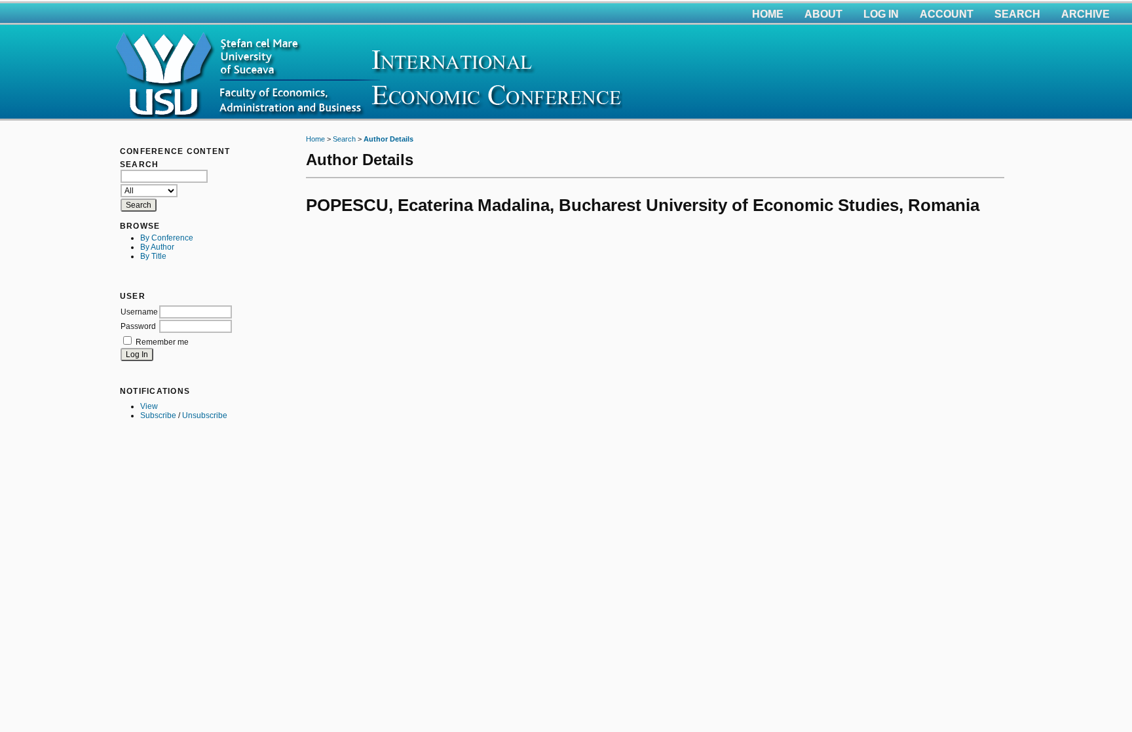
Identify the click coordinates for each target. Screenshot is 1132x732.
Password (138, 326)
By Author (157, 247)
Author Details (388, 139)
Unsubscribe (204, 415)
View (149, 406)
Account (946, 14)
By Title (153, 256)
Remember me (162, 342)
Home (767, 14)
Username (139, 312)
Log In (881, 14)
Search (1017, 14)
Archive (1085, 14)
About (823, 14)
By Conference (166, 237)
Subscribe (158, 415)
